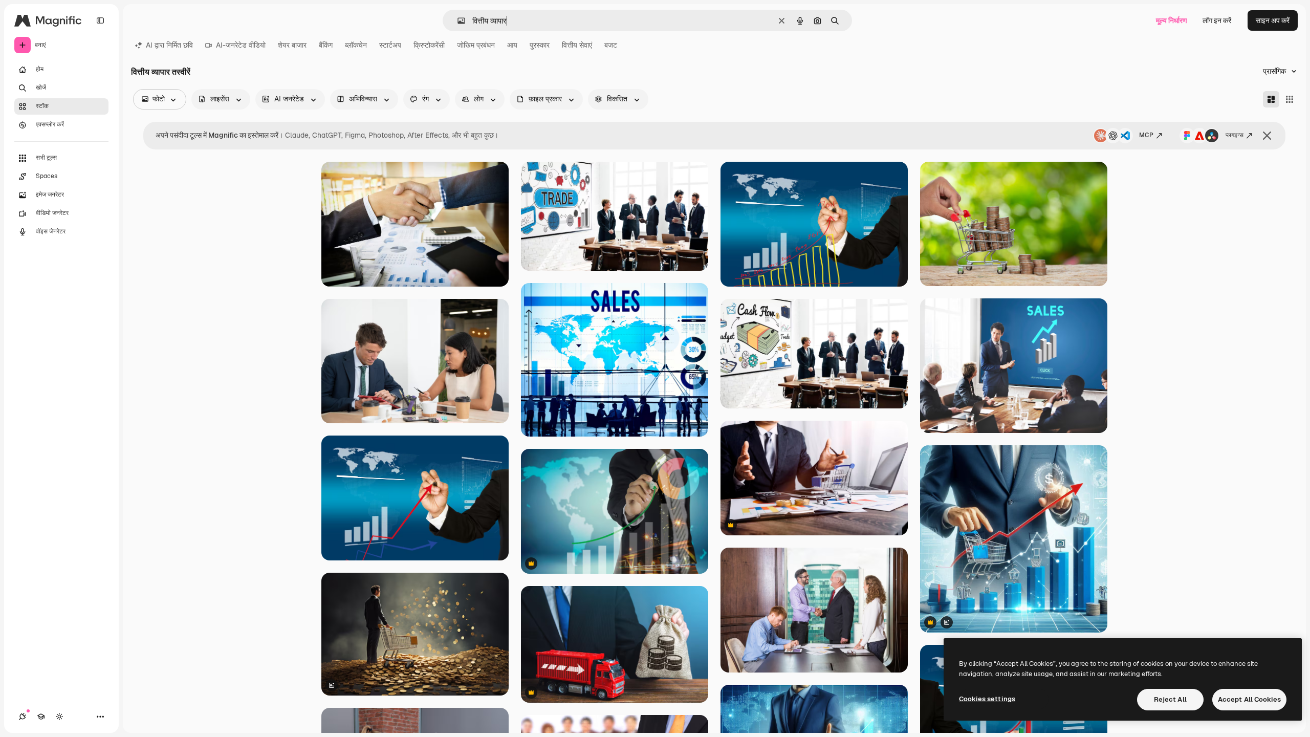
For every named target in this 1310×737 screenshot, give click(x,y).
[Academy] (41, 716)
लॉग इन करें (1217, 20)
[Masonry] (1271, 99)
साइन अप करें (1273, 20)
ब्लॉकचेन (356, 45)
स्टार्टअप (390, 45)
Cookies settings (987, 699)
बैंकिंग (326, 45)
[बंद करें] (1267, 135)
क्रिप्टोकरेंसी (429, 45)
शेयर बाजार (292, 45)
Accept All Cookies (1249, 699)
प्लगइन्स (1234, 135)
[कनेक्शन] (22, 716)
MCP (1146, 135)
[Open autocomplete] (457, 21)
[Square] (1289, 99)
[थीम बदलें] (59, 716)
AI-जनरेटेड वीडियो (241, 45)
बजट (610, 45)
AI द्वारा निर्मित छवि (169, 45)
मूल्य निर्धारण (1171, 20)
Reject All (1170, 699)
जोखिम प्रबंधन (476, 45)
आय (512, 45)
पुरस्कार (540, 45)
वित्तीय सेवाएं (577, 45)
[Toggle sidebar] (100, 20)
